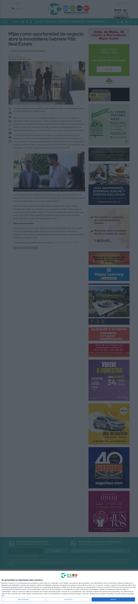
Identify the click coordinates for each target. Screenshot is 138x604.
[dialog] (69, 587)
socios (17, 583)
